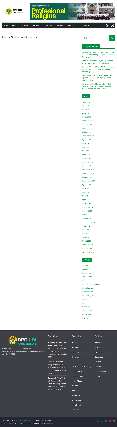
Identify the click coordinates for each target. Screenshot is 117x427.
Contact (85, 26)
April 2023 (86, 237)
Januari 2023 (87, 248)
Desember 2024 (88, 170)
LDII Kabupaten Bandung (91, 284)
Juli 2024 (85, 188)
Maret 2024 (86, 203)
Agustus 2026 (87, 102)
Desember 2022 (88, 252)
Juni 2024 (85, 192)
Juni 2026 (85, 106)
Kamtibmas (86, 273)
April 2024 (86, 200)
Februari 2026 (87, 121)
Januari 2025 (87, 166)
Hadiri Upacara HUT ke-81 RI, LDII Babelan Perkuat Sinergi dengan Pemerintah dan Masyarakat (98, 54)
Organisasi (37, 26)
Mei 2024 (85, 196)
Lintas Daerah (87, 288)
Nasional (25, 26)
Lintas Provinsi (87, 292)
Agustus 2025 (87, 139)
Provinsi (49, 26)
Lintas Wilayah (87, 295)
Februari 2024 (87, 207)
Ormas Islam (87, 310)
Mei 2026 (85, 109)
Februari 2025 (87, 162)
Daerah (60, 26)
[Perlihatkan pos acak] (112, 25)
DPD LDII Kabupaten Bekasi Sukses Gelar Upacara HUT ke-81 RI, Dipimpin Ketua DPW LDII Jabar (97, 77)
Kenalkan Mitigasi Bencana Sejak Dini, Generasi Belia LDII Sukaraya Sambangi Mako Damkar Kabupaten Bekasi (97, 86)
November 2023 (88, 215)
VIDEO (14, 26)
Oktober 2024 (87, 177)
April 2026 (86, 113)
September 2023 (88, 222)
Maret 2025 (86, 158)
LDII (83, 280)
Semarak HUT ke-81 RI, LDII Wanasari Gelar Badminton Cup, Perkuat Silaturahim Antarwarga (98, 69)
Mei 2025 (85, 151)
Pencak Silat (86, 314)
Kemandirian (87, 277)
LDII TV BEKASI (72, 26)
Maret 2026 (86, 117)
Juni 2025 (85, 147)
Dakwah (85, 269)
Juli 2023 (85, 230)
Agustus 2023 (87, 226)
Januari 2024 (87, 211)
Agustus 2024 (87, 185)
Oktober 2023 (87, 218)
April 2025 (86, 154)
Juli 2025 (85, 143)
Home (6, 26)
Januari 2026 (87, 124)
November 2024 (88, 173)
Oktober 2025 (87, 132)
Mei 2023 (85, 233)
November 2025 (88, 128)
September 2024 (88, 181)
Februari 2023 (87, 245)
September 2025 (88, 136)
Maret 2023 (86, 241)
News (84, 303)
